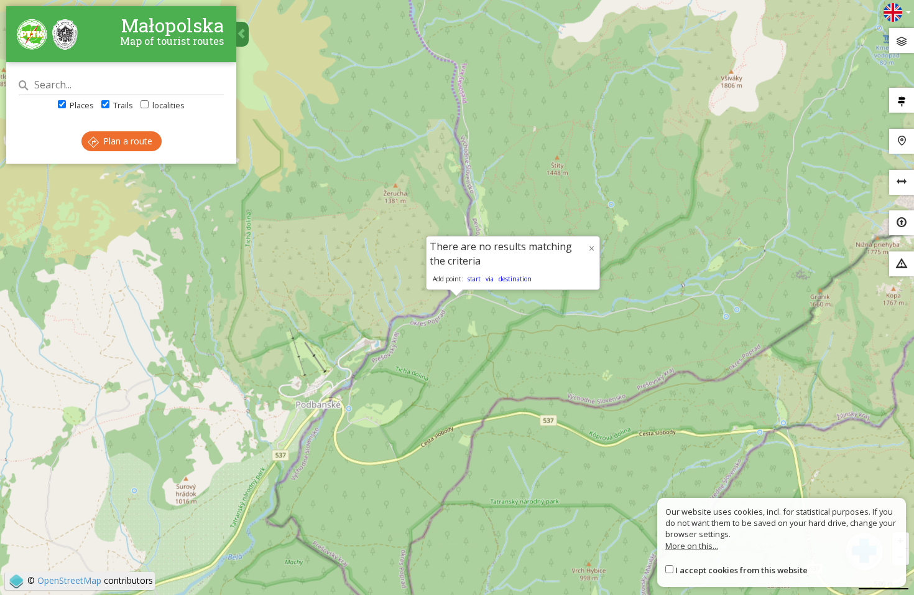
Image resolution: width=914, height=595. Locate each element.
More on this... (691, 545)
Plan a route (126, 141)
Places (81, 105)
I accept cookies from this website (741, 570)
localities (167, 105)
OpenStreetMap (69, 580)
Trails (122, 105)
